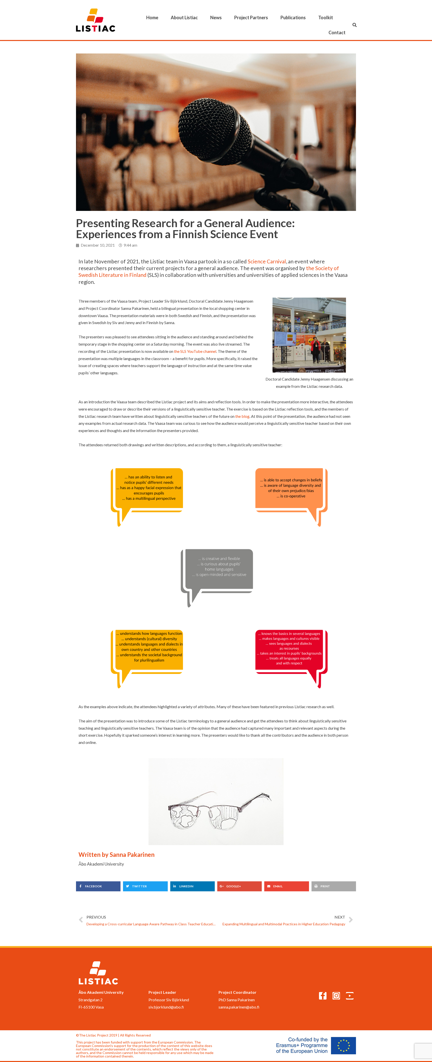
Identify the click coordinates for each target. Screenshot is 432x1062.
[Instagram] (336, 996)
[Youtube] (350, 996)
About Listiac (184, 17)
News (216, 17)
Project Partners (251, 17)
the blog (242, 416)
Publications (293, 17)
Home (152, 17)
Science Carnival (267, 261)
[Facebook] (322, 996)
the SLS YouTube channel (195, 351)
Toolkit (325, 17)
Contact (337, 32)
